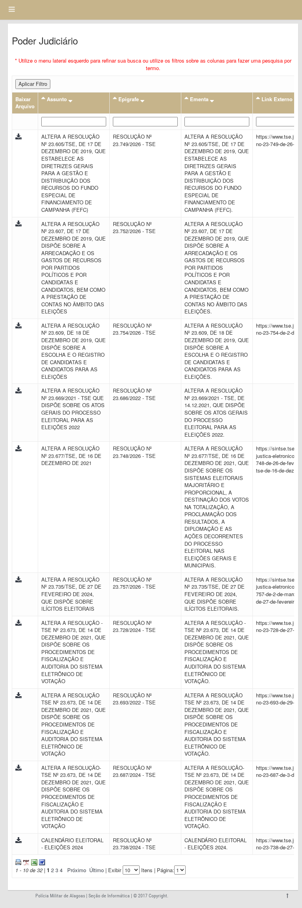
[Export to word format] (41, 861)
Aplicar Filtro (32, 83)
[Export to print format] (18, 861)
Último (96, 870)
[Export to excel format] (33, 861)
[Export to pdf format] (25, 861)
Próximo (76, 870)
